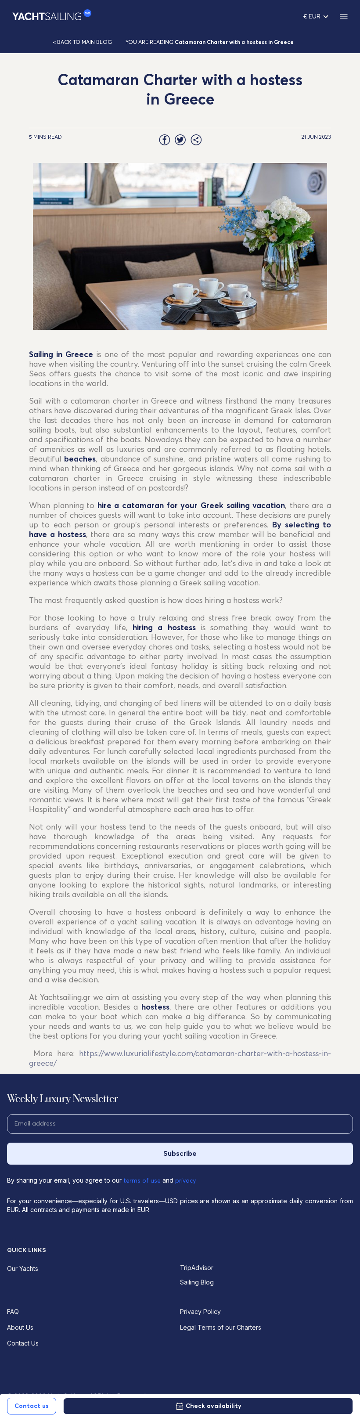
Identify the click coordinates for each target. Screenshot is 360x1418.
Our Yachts (22, 1268)
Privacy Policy (200, 1311)
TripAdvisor (196, 1267)
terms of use (142, 1181)
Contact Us (23, 1343)
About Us (20, 1327)
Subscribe (180, 1153)
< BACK (82, 42)
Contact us (31, 1406)
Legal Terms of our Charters (220, 1327)
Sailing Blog (197, 1282)
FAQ (13, 1311)
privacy (185, 1181)
